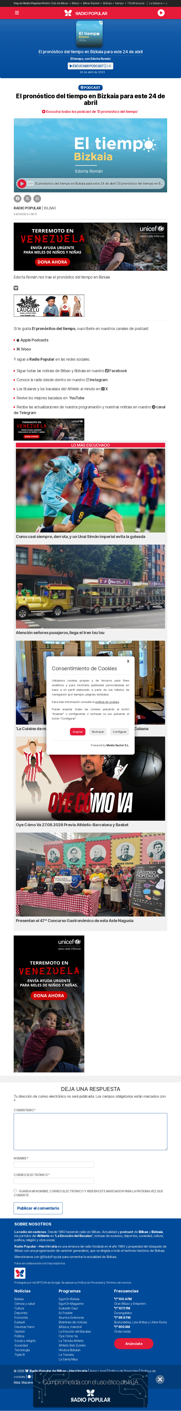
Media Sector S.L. (117, 745)
